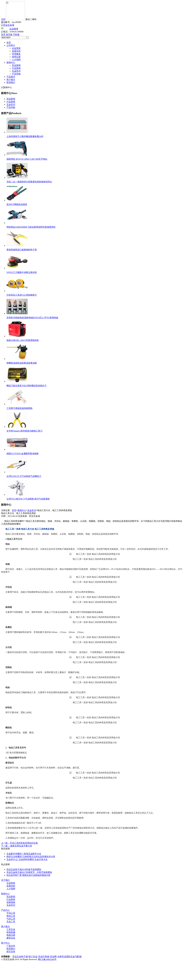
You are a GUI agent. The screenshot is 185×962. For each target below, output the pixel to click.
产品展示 (11, 77)
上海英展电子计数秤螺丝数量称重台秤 (25, 136)
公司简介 (11, 45)
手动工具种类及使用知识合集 (19, 843)
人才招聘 (16, 59)
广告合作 (11, 946)
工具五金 (11, 929)
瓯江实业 (33, 956)
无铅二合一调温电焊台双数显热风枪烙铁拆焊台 (29, 182)
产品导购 (16, 74)
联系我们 (11, 82)
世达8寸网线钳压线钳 (17, 204)
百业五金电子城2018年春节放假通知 (24, 869)
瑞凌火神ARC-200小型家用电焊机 (23, 340)
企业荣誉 (16, 48)
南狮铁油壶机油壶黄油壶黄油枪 (22, 363)
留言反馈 (11, 951)
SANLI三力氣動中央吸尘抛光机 (22, 272)
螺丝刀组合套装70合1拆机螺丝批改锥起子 (27, 385)
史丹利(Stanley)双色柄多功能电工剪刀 (24, 431)
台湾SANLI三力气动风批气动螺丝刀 (24, 476)
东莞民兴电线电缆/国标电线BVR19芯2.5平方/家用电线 (32, 317)
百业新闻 (16, 65)
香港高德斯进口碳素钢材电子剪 (22, 250)
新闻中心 (11, 62)
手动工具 (11, 913)
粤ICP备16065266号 (47, 959)
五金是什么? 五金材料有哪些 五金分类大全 (27, 859)
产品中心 (5, 910)
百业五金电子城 (20, 956)
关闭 (3, 19)
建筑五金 (11, 938)
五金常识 (16, 71)
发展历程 (16, 51)
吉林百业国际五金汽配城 (69, 956)
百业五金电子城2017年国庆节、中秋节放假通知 (29, 872)
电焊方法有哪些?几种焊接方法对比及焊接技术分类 (31, 856)
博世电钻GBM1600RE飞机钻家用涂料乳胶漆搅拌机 (31, 227)
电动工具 (11, 916)
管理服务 (16, 54)
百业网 (53, 956)
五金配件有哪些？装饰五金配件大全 (24, 854)
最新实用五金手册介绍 (16, 846)
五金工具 (11, 921)
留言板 (9, 34)
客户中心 (5, 943)
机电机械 (11, 932)
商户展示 (11, 79)
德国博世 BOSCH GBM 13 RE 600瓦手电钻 (27, 159)
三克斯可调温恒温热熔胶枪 (20, 408)
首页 (3, 34)
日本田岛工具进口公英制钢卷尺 (22, 295)
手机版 (16, 34)
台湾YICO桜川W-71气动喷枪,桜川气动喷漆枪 (28, 499)
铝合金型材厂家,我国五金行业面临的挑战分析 (28, 875)
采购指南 (11, 902)
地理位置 (16, 57)
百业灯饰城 (43, 956)
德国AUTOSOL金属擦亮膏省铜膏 (23, 453)
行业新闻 (16, 68)
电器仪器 (11, 935)
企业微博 (13, 29)
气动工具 (11, 919)
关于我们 (5, 880)
